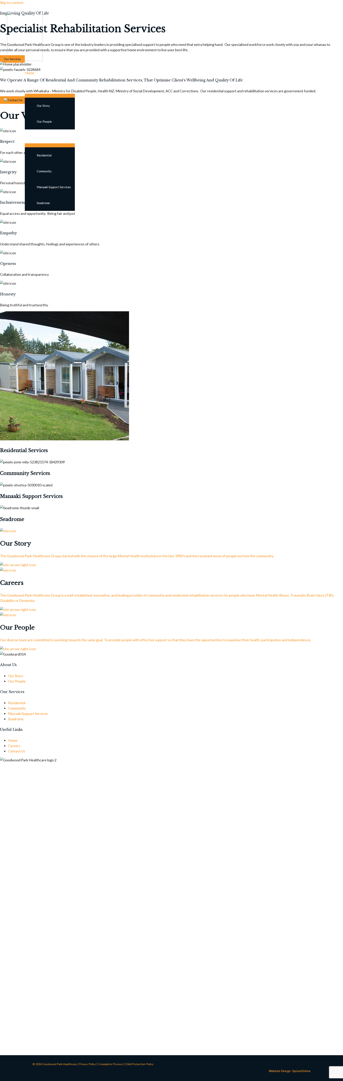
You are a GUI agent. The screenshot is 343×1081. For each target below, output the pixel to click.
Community (44, 171)
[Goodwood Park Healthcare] (25, 59)
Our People (44, 121)
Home (29, 73)
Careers (31, 218)
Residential (44, 155)
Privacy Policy (87, 1064)
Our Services (35, 136)
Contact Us (33, 232)
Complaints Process (110, 1064)
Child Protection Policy (139, 1064)
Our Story (43, 105)
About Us (32, 87)
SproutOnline (301, 1071)
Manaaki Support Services (54, 187)
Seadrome (43, 203)
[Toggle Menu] (50, 96)
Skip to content (11, 2)
